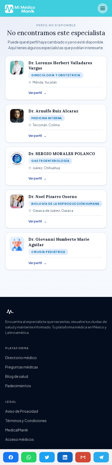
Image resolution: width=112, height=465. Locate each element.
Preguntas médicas (21, 367)
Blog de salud (16, 376)
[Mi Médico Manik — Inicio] (9, 312)
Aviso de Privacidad (21, 411)
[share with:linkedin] (65, 457)
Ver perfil (37, 93)
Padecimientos (18, 385)
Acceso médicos (19, 439)
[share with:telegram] (101, 457)
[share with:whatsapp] (28, 457)
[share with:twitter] (47, 457)
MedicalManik (16, 430)
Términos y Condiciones (26, 420)
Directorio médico (21, 357)
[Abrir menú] (102, 8)
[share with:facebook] (10, 457)
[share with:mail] (83, 457)
